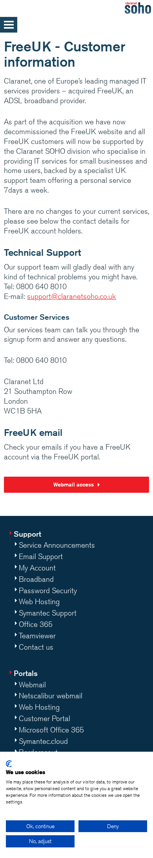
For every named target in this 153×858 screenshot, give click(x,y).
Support (27, 533)
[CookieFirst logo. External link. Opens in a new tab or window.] (9, 763)
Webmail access (73, 484)
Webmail (32, 684)
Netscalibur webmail (50, 695)
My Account (37, 567)
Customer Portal (44, 718)
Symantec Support (47, 613)
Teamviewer (37, 635)
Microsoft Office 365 (51, 729)
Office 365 (36, 624)
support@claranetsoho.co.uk (71, 296)
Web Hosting (39, 601)
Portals (26, 673)
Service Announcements (57, 545)
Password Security (48, 590)
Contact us (36, 647)
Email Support (41, 556)
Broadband (36, 579)
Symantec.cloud (43, 741)
